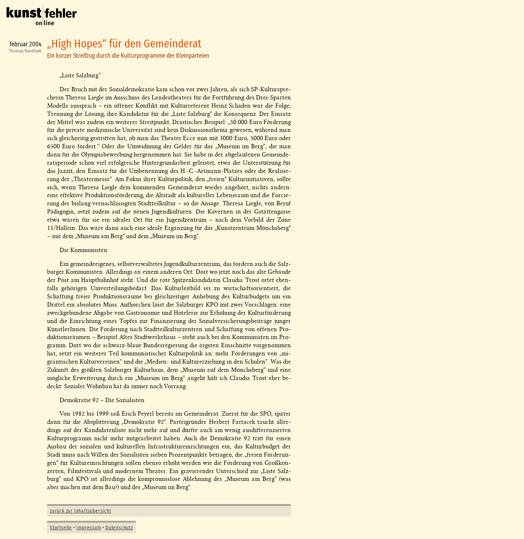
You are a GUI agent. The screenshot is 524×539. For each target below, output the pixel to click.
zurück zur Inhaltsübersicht (80, 511)
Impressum (88, 527)
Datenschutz (119, 527)
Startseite (61, 527)
